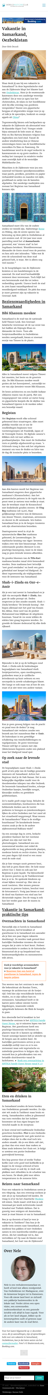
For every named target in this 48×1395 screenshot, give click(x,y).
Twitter (11, 1363)
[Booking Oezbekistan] (24, 22)
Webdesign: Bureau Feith (12, 1392)
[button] (24, 20)
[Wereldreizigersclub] (15, 6)
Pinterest (24, 1367)
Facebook (23, 1363)
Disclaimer (20, 1388)
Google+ (36, 1363)
